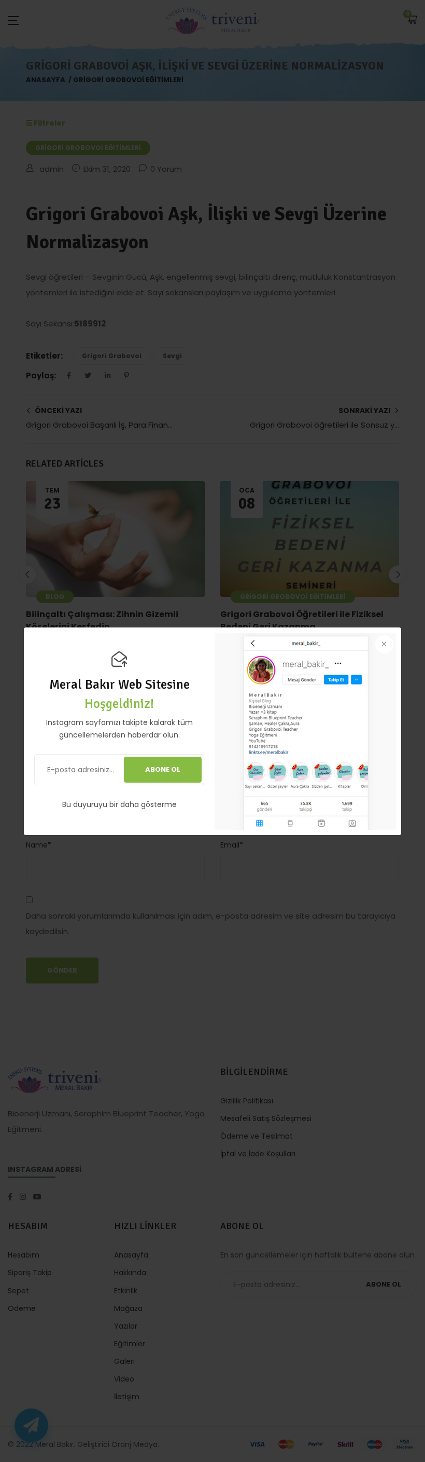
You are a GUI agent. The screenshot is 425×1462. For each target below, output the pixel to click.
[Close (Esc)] (384, 644)
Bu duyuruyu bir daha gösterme (119, 804)
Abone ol (162, 769)
